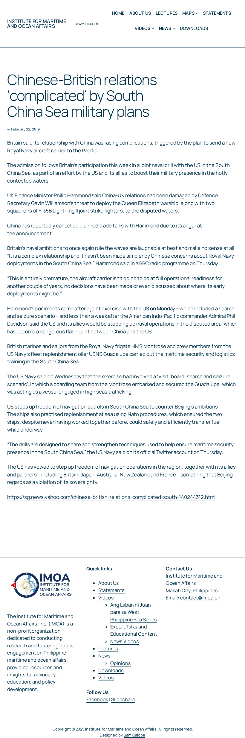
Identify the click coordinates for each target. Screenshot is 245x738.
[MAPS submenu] (196, 13)
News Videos (124, 641)
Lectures (108, 648)
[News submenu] (173, 28)
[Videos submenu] (152, 28)
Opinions (120, 663)
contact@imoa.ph (200, 597)
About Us (108, 583)
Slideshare (123, 699)
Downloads (111, 670)
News (104, 655)
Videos (106, 597)
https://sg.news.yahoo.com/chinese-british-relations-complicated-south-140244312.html (111, 496)
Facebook (97, 699)
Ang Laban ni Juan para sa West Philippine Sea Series (133, 612)
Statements (111, 590)
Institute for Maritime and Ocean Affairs (36, 23)
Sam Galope (134, 735)
